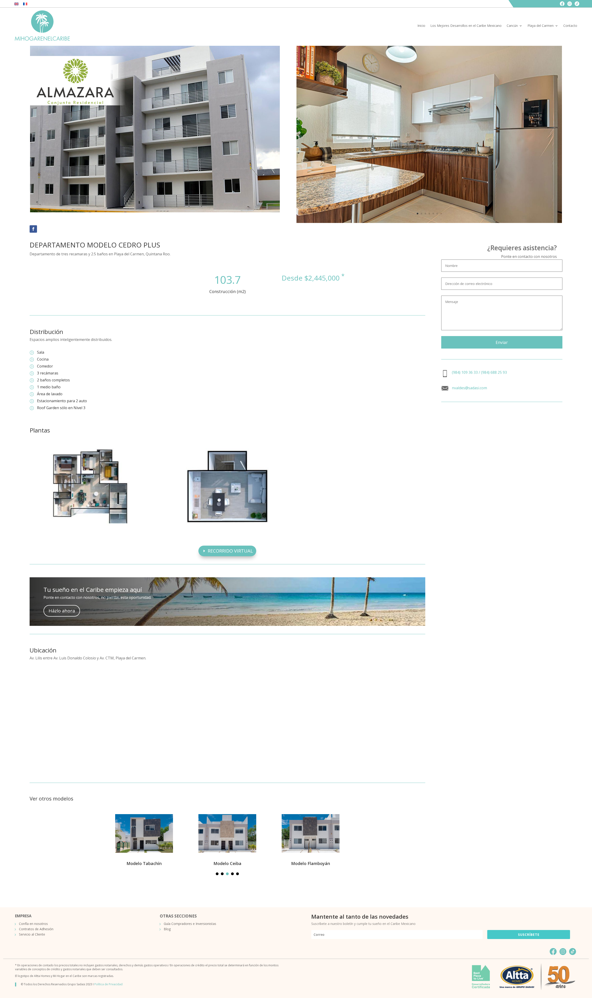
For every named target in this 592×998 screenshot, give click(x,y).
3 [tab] (227, 873)
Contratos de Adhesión (36, 929)
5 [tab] (237, 873)
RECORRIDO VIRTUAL (230, 551)
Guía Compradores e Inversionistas (190, 924)
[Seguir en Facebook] (33, 229)
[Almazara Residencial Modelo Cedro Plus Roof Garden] (227, 528)
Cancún (512, 25)
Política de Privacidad (108, 984)
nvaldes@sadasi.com (469, 387)
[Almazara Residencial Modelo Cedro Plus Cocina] (429, 221)
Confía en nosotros (33, 924)
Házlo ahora (62, 611)
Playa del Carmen (540, 25)
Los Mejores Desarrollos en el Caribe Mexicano (466, 25)
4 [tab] (232, 873)
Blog (167, 929)
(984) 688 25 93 (494, 372)
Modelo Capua (346, 863)
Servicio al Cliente (32, 934)
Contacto (570, 25)
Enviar (502, 342)
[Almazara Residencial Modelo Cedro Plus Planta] (90, 528)
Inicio (421, 25)
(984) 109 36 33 (465, 372)
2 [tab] (222, 873)
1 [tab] (217, 873)
